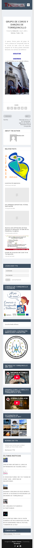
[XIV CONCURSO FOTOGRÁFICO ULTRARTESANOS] (17, 501)
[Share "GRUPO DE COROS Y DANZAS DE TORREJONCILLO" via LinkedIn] (18, 108)
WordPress (17, 543)
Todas (18, 33)
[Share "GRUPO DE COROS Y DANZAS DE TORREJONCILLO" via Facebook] (8, 108)
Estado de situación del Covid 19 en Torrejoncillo (16, 253)
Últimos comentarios (8, 534)
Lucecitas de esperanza (12, 183)
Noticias (13, 33)
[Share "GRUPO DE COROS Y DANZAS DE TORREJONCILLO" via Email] (22, 108)
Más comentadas (16, 534)
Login (8, 279)
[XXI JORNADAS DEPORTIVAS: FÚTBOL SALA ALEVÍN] (17, 195)
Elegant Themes (16, 541)
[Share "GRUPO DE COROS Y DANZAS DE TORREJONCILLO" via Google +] (15, 108)
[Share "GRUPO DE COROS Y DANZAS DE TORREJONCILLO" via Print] (25, 108)
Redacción (15, 31)
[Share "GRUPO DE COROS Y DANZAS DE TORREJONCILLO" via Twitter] (12, 108)
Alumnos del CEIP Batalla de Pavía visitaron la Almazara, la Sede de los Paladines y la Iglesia (17, 229)
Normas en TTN (10, 450)
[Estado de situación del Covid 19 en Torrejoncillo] (17, 243)
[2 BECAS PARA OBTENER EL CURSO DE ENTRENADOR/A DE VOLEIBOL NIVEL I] (17, 460)
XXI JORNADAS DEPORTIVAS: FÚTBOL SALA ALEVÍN (16, 205)
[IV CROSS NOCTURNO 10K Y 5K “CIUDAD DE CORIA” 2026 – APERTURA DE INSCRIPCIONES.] (17, 472)
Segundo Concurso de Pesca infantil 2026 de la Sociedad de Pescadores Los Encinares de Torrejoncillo (16, 493)
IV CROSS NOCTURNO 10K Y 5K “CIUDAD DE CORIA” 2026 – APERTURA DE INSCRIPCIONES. (17, 479)
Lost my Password (16, 280)
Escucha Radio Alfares (11, 324)
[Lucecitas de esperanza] (17, 166)
